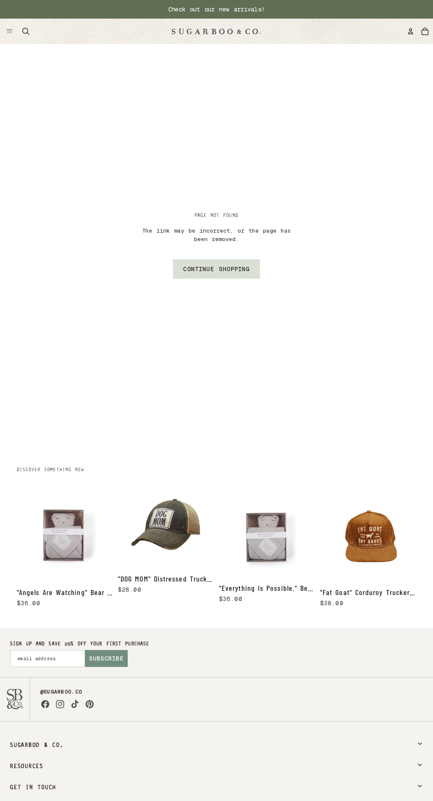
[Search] (26, 31)
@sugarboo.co (61, 691)
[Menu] (9, 31)
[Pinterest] (90, 704)
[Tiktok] (75, 704)
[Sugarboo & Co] (216, 31)
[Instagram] (60, 704)
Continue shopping (216, 269)
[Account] (410, 31)
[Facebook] (45, 704)
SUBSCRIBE (106, 658)
